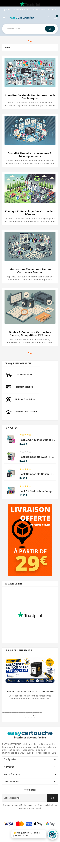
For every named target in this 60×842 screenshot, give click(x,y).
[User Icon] (49, 17)
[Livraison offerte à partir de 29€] (30, 540)
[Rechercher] (50, 29)
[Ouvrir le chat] (52, 835)
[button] (3, 712)
